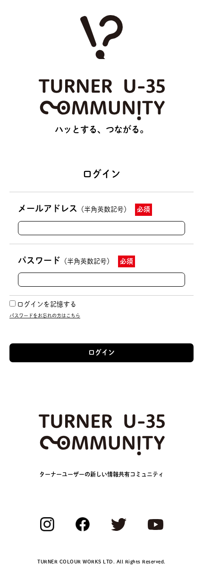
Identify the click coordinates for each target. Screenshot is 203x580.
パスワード (65, 260)
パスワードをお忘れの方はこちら (44, 315)
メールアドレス (74, 208)
